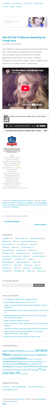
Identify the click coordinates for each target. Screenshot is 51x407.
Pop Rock (17, 265)
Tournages (6, 271)
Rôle (46, 366)
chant (32, 355)
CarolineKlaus (16, 355)
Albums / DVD (19, 238)
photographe (7, 366)
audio (4, 351)
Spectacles (36, 268)
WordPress (20, 399)
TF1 (29, 369)
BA (8, 351)
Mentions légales (22, 262)
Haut (4, 404)
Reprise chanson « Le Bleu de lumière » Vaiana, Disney (22, 336)
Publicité (30, 200)
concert (30, 359)
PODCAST (5, 265)
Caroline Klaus (17, 3)
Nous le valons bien (37, 205)
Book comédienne (27, 241)
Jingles (25, 256)
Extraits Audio (38, 3)
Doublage (19, 250)
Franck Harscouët (29, 362)
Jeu (37, 362)
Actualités (6, 3)
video (44, 370)
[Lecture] (7, 126)
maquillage (20, 205)
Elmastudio (41, 399)
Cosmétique (38, 203)
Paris (29, 364)
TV (3, 207)
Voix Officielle (24, 373)
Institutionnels (37, 253)
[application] (25, 126)
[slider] (42, 126)
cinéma (5, 359)
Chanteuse (41, 355)
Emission (31, 250)
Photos (5, 7)
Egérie (45, 203)
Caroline (31, 351)
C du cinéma (21, 244)
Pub (45, 205)
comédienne (30, 203)
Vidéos (12, 7)
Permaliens (15, 207)
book (26, 351)
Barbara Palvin (10, 203)
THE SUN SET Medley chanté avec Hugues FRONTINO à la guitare (26, 329)
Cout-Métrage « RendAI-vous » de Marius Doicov (20, 299)
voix (5, 373)
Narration (23, 364)
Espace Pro (28, 3)
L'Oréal (4, 205)
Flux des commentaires (36, 387)
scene (4, 370)
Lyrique (29, 259)
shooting (10, 370)
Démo (14, 247)
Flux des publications (19, 387)
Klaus (41, 362)
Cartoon (32, 244)
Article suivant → (41, 225)
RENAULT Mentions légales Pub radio (16, 320)
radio (41, 366)
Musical (9, 364)
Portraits (27, 265)
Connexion (6, 387)
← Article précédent (11, 221)
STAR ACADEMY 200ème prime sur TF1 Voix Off (20, 302)
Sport (22, 370)
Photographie (18, 366)
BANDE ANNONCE (17, 351)
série (25, 370)
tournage (35, 370)
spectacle (16, 370)
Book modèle (7, 244)
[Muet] (37, 126)
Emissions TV (6, 253)
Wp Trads (14, 401)
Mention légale (7, 262)
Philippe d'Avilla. (36, 364)
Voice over (40, 271)
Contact (19, 7)
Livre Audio (6, 259)
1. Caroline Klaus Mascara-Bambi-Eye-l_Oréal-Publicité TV (23, 131)
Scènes (15, 268)
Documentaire (26, 247)
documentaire (37, 359)
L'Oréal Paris (12, 205)
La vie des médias (38, 256)
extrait (20, 362)
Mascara (27, 205)
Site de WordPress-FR (9, 390)
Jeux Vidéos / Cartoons (10, 256)
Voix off (7, 207)
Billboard (5, 241)
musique (15, 364)
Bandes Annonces (36, 238)
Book (15, 241)
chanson (26, 355)
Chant (4, 247)
